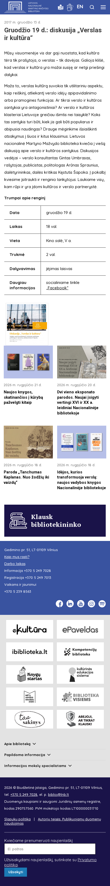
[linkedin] (70, 603)
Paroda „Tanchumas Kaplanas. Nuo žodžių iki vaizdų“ (26, 477)
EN (80, 6)
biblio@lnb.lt (58, 794)
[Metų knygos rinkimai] (29, 696)
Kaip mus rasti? (16, 557)
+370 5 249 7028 (37, 570)
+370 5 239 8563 (17, 591)
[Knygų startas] (29, 674)
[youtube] (80, 603)
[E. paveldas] (80, 629)
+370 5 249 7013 (38, 577)
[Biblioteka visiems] (80, 696)
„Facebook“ (57, 287)
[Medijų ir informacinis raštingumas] (80, 719)
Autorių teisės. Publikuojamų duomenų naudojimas (52, 821)
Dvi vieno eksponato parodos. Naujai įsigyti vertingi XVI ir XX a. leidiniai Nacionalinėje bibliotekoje (78, 403)
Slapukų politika (17, 819)
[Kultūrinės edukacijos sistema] (80, 674)
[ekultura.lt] (29, 629)
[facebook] (59, 603)
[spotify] (102, 603)
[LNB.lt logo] (26, 7)
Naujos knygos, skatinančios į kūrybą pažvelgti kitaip (23, 397)
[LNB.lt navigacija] (103, 7)
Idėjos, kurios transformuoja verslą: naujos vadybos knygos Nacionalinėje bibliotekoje (81, 480)
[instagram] (91, 603)
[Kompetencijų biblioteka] (80, 651)
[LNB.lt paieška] (92, 7)
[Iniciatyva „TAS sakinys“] (29, 719)
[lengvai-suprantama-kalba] (60, 6)
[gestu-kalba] (70, 6)
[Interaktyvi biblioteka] (29, 651)
